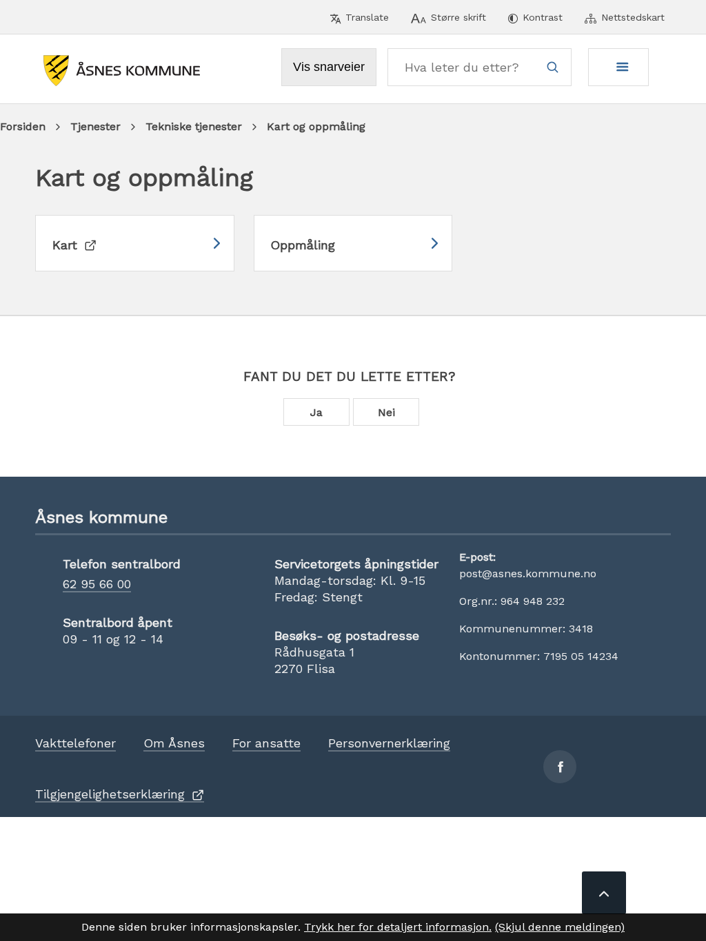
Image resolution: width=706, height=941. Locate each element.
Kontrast (543, 17)
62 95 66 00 (97, 584)
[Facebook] (559, 766)
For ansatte (266, 743)
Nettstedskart (633, 17)
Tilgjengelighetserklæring (110, 794)
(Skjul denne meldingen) (560, 926)
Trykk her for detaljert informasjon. (398, 926)
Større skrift (458, 17)
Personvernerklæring (389, 743)
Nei (386, 412)
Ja (316, 412)
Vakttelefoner (75, 743)
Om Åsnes (174, 743)
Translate (367, 17)
